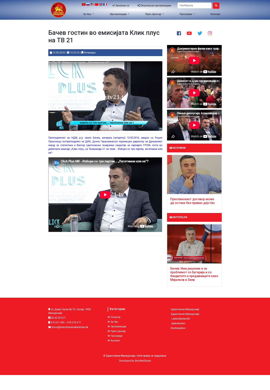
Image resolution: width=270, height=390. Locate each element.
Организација (118, 14)
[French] (105, 5)
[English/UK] (101, 5)
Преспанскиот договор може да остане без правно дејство (192, 201)
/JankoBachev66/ (180, 318)
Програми (186, 14)
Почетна (115, 317)
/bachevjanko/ (178, 328)
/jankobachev (177, 323)
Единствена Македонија (184, 309)
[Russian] (88, 5)
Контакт (215, 14)
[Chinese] (96, 5)
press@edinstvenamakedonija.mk (70, 327)
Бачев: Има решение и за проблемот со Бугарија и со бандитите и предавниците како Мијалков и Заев (194, 274)
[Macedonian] (83, 5)
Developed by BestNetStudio (135, 360)
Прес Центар (153, 14)
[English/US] (92, 5)
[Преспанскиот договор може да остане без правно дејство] (194, 174)
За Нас (87, 14)
